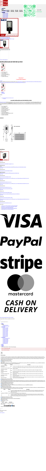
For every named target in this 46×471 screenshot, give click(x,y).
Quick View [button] (1, 179)
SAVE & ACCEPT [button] (3, 404)
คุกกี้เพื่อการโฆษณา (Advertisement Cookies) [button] (6, 396)
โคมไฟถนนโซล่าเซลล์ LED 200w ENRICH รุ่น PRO (6, 192)
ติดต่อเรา (2, 345)
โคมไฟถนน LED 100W (5, 15)
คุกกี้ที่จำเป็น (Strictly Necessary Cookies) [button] (6, 360)
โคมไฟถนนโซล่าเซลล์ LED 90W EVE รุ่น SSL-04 (5, 182)
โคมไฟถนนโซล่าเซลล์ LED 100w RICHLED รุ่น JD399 (6, 197)
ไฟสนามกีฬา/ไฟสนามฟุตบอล (6, 338)
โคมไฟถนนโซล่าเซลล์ (5, 59)
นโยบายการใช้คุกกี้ (11, 317)
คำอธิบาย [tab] (2, 92)
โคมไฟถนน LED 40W (5, 333)
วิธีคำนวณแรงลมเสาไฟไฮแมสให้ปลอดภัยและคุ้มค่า (7, 207)
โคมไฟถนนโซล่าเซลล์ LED (3, 102)
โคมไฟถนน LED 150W (5, 13)
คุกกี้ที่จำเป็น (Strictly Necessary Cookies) (7, 361)
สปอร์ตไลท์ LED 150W (5, 341)
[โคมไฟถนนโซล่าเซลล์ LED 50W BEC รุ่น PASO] (3, 70)
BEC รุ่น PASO (26, 81)
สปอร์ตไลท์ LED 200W (5, 340)
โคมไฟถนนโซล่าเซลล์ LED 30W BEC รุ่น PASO (5, 176)
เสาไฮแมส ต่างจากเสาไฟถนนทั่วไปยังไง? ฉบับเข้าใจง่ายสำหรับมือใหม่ (9, 205)
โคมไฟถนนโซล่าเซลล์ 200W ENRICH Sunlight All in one (6, 163)
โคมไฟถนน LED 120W (5, 14)
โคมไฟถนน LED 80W (5, 16)
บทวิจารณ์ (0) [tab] (3, 93)
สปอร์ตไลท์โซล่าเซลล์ (5, 343)
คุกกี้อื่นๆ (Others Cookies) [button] (4, 399)
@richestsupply (39, 11)
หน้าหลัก (1, 59)
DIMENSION (4, 98)
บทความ (2, 344)
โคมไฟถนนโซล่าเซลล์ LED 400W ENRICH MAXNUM (6, 170)
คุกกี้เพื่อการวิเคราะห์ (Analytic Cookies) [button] (5, 385)
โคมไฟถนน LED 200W (5, 327)
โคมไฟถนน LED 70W (5, 17)
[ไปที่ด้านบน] (0, 320)
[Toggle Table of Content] (0, 96)
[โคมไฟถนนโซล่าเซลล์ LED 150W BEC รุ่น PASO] (3, 66)
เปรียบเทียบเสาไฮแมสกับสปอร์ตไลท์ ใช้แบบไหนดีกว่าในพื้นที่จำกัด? (9, 208)
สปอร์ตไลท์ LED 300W (5, 339)
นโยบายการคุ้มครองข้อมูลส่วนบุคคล (4, 317)
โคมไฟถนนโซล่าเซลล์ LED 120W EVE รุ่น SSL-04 (6, 202)
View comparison (2, 412)
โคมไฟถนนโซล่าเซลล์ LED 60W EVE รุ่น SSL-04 (5, 187)
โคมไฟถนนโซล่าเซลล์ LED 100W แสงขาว (21, 82)
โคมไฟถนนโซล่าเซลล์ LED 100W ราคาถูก (11, 82)
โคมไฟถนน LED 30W (5, 334)
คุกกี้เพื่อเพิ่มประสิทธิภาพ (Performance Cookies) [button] (7, 383)
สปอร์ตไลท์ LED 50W (5, 342)
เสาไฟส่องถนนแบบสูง (5, 325)
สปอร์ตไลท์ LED (3, 337)
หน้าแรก (2, 323)
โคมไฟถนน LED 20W (5, 335)
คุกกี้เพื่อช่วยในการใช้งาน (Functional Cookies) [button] (6, 378)
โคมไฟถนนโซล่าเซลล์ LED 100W (32, 81)
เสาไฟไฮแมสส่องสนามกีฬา (6, 11)
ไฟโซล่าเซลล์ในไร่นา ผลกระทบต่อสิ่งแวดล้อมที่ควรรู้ (7, 209)
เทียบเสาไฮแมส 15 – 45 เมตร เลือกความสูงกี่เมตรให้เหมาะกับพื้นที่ (9, 206)
